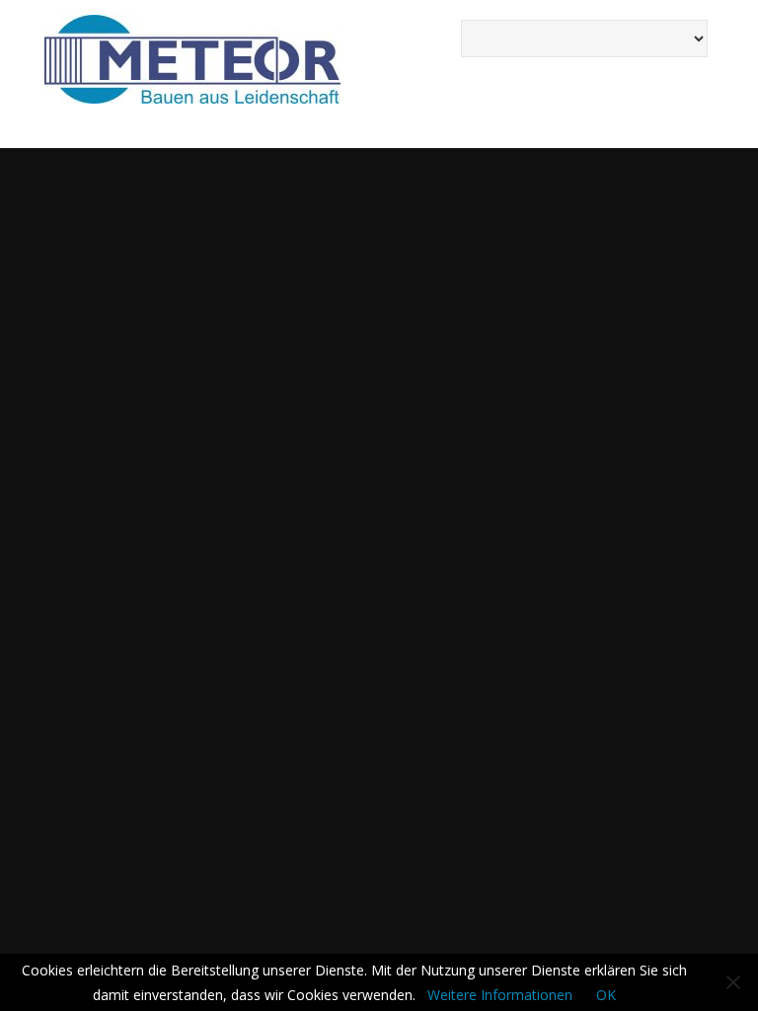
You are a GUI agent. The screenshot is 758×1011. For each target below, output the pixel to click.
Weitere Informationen (499, 994)
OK (606, 994)
